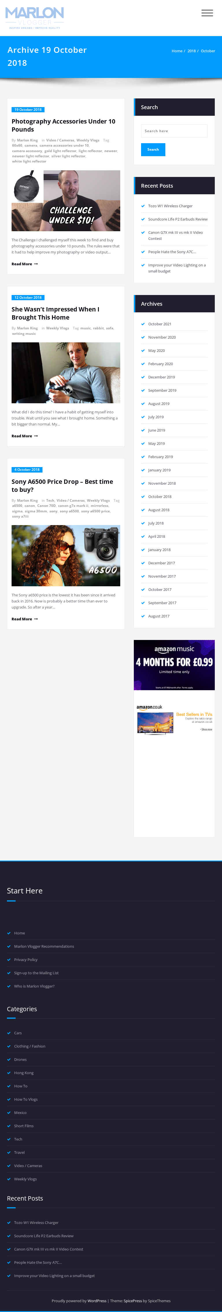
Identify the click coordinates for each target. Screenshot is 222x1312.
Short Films (24, 1125)
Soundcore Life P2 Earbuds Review (178, 219)
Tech (50, 500)
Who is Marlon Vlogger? (34, 986)
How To (20, 1086)
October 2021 (159, 323)
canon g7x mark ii (73, 505)
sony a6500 (69, 511)
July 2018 (156, 523)
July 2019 (156, 416)
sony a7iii (20, 516)
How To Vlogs (26, 1099)
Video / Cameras (60, 140)
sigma (17, 511)
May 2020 (156, 350)
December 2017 (161, 563)
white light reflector (29, 161)
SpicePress (133, 1300)
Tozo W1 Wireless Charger (170, 205)
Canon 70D (46, 505)
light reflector (90, 150)
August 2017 (158, 616)
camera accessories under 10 (64, 145)
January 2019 (159, 470)
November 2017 (162, 576)
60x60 (17, 145)
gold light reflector (60, 150)
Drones (20, 1059)
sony (53, 511)
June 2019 (156, 430)
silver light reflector (68, 156)
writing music (24, 333)
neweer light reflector (30, 156)
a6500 (17, 505)
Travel (19, 1152)
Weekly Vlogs (88, 140)
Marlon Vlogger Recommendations (44, 946)
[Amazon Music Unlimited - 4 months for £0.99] (174, 665)
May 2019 (156, 443)
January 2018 (159, 549)
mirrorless (99, 505)
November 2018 (162, 483)
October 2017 (159, 589)
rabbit (98, 328)
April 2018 (156, 536)
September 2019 (162, 390)
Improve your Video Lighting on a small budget (54, 1275)
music (85, 328)
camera (31, 145)
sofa (109, 328)
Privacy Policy (26, 959)
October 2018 (159, 496)
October (208, 50)
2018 (192, 50)
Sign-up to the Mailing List (36, 972)
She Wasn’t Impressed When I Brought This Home (55, 313)
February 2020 (160, 363)
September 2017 (162, 602)
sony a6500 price (95, 511)
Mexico (20, 1112)
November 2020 (162, 337)
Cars (18, 1032)
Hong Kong (24, 1072)
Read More (22, 263)
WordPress (97, 1300)
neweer (110, 150)
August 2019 (158, 403)
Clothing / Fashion (29, 1046)
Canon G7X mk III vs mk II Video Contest (48, 1249)
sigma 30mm (36, 511)
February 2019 (160, 456)
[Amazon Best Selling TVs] (174, 719)
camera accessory (27, 150)
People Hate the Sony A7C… (172, 251)
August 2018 (158, 509)
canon (30, 505)
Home (177, 50)
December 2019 (161, 377)
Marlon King (27, 140)
